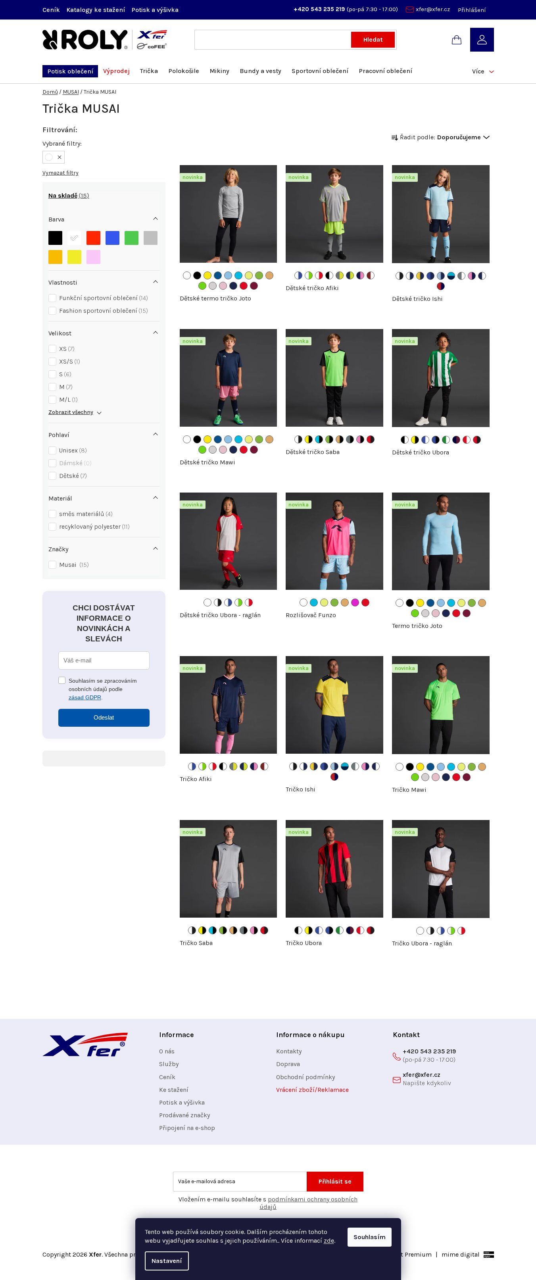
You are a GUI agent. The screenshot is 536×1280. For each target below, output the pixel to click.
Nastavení (167, 1261)
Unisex (72, 450)
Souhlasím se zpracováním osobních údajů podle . (103, 689)
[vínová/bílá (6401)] (371, 275)
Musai (73, 564)
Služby (169, 1064)
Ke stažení (173, 1089)
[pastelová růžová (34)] (223, 286)
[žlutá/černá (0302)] (309, 439)
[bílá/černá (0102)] (399, 276)
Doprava (288, 1064)
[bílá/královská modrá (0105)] (298, 275)
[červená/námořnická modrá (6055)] (441, 286)
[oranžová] (55, 257)
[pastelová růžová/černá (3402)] (360, 439)
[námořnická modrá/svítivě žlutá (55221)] (350, 275)
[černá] (55, 238)
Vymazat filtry (60, 172)
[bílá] (74, 238)
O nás (167, 1051)
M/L (67, 399)
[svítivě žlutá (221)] (249, 275)
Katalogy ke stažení (95, 9)
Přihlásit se (335, 1181)
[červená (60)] (244, 286)
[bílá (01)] (187, 275)
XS (66, 348)
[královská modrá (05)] (218, 275)
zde (329, 1240)
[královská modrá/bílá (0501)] (425, 440)
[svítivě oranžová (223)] (269, 275)
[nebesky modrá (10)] (228, 275)
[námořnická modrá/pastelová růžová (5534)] (360, 275)
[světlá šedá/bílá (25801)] (461, 276)
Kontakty (289, 1051)
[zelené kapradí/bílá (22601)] (446, 440)
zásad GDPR (85, 697)
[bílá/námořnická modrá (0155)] (410, 276)
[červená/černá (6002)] (371, 439)
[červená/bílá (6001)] (467, 440)
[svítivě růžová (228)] (355, 602)
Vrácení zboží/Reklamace (312, 1089)
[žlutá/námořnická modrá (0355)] (420, 276)
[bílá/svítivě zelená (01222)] (309, 275)
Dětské (72, 475)
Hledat (373, 39)
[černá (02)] (197, 275)
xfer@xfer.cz (433, 9)
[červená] (93, 238)
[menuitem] (70, 71)
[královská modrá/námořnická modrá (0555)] (430, 276)
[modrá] (112, 238)
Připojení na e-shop (187, 1128)
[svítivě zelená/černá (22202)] (329, 439)
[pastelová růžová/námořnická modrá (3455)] (472, 276)
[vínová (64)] (254, 286)
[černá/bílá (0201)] (329, 275)
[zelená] (131, 238)
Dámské (74, 463)
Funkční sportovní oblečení (102, 298)
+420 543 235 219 (320, 9)
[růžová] (93, 257)
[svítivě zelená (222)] (259, 275)
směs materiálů (85, 514)
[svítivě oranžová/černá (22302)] (340, 439)
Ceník (51, 9)
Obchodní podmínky (305, 1077)
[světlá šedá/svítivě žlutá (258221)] (340, 275)
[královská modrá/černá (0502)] (436, 440)
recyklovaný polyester (93, 526)
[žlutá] (74, 257)
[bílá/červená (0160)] (319, 275)
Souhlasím (369, 1237)
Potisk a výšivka (155, 9)
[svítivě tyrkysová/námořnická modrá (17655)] (451, 276)
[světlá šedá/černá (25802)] (350, 439)
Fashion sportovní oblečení (102, 310)
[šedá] (151, 238)
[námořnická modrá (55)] (233, 286)
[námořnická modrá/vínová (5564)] (456, 440)
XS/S (68, 361)
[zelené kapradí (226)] (202, 286)
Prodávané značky (184, 1115)
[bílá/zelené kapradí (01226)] (238, 602)
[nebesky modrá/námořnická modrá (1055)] (441, 276)
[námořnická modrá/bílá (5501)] (482, 276)
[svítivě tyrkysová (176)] (238, 275)
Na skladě (67, 195)
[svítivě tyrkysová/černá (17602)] (319, 439)
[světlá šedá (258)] (213, 286)
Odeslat (104, 717)
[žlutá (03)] (207, 275)
